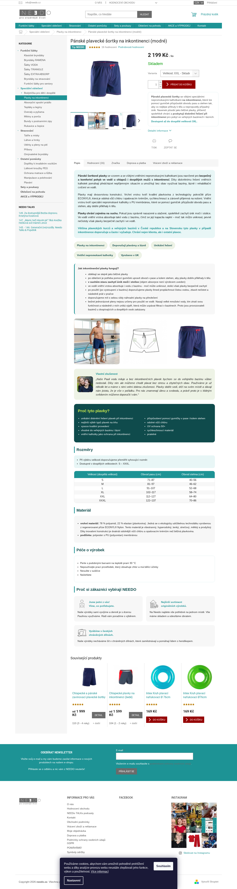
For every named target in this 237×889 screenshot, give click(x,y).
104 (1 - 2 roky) (117, 723)
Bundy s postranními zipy (38, 121)
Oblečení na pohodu (33, 191)
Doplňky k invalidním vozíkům (40, 163)
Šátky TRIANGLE (33, 69)
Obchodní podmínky (78, 822)
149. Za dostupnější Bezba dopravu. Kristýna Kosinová (38, 214)
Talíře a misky (31, 135)
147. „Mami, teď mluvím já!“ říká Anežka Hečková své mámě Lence (40, 221)
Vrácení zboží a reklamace (81, 826)
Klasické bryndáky (34, 55)
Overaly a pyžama (34, 111)
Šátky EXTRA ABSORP (36, 74)
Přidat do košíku (181, 84)
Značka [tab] (116, 163)
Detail (99, 715)
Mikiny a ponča (32, 116)
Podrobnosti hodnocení (131, 47)
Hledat (144, 14)
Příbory (28, 149)
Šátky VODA (31, 64)
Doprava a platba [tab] (136, 163)
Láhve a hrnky (32, 140)
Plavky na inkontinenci (36, 97)
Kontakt (71, 817)
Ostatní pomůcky (31, 159)
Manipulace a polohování (38, 177)
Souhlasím (163, 866)
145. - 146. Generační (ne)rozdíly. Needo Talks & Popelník (40, 228)
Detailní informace (158, 130)
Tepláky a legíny (33, 107)
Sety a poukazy (30, 187)
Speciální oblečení (32, 88)
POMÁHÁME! (74, 847)
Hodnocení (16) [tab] (96, 163)
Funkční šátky (29, 50)
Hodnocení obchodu (122, 2)
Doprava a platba (76, 835)
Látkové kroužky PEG (36, 168)
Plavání (28, 182)
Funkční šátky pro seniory (38, 83)
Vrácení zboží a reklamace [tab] (167, 163)
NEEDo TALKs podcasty (80, 813)
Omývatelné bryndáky (36, 154)
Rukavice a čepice (34, 126)
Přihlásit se (126, 771)
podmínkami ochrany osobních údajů (170, 763)
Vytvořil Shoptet (209, 881)
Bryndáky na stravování (37, 78)
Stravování (27, 130)
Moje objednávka (76, 830)
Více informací (100, 871)
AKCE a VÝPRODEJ (32, 196)
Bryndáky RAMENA (34, 60)
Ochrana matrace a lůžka (38, 173)
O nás (98, 2)
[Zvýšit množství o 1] (160, 82)
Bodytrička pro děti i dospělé (39, 92)
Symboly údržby (76, 852)
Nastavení (73, 880)
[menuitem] (26, 25)
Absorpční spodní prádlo (37, 102)
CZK (197, 2)
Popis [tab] (77, 163)
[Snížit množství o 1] (160, 86)
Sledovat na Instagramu (196, 852)
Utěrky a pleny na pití (36, 144)
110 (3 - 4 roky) (80, 723)
